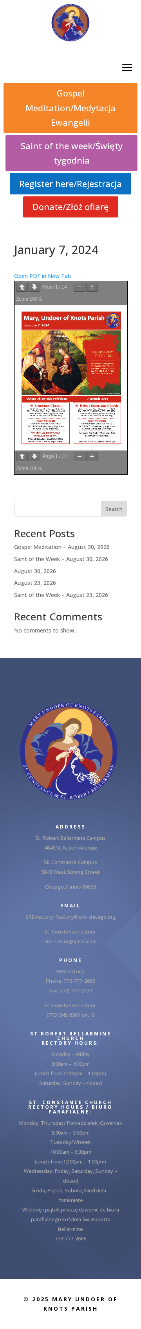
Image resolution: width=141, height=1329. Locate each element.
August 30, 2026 (35, 571)
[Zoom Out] (79, 287)
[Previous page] (22, 287)
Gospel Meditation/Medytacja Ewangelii (70, 107)
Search (114, 509)
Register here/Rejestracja (70, 183)
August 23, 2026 (35, 582)
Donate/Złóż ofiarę (71, 206)
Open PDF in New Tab (42, 276)
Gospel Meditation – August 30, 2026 (62, 546)
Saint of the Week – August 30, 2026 (61, 559)
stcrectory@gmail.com (70, 941)
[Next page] (34, 287)
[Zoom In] (92, 287)
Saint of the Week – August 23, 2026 (61, 595)
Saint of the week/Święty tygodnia (72, 153)
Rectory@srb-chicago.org (86, 916)
